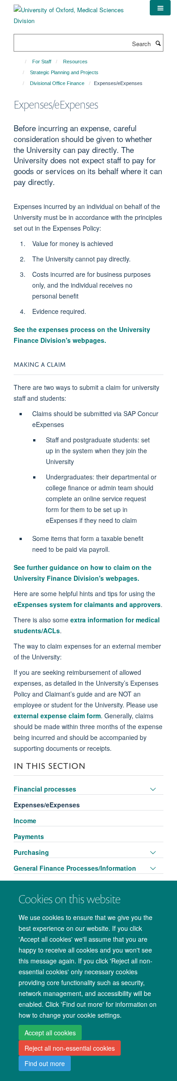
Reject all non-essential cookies (70, 1048)
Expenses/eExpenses (47, 804)
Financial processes (45, 788)
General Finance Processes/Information (75, 867)
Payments (29, 836)
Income (25, 820)
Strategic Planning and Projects (64, 72)
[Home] (21, 61)
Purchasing (31, 852)
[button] (160, 7)
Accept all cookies (50, 1032)
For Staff (41, 61)
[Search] (158, 43)
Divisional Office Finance (57, 83)
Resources (75, 61)
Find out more (45, 1063)
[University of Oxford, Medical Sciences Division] (75, 12)
